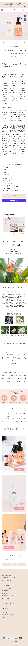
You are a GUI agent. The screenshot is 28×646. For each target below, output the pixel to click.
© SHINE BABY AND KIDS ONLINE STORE (14, 630)
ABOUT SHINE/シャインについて (10, 585)
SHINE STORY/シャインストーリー (10, 591)
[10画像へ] (20, 42)
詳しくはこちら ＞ (14, 363)
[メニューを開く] (2, 10)
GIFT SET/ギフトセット (7, 580)
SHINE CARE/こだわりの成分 (9, 588)
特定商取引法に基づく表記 (8, 615)
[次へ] (24, 42)
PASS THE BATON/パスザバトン (10, 598)
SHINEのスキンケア (7, 593)
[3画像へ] (9, 42)
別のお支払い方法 (14, 204)
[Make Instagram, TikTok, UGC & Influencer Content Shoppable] (22, 233)
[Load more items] (14, 233)
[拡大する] (25, 16)
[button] (6, 220)
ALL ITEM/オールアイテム (8, 583)
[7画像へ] (15, 42)
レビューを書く (14, 564)
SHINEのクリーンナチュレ (8, 596)
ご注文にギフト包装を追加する (13, 164)
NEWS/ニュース (6, 601)
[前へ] (3, 42)
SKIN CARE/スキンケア (7, 575)
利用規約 (4, 617)
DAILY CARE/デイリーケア (8, 578)
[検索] (23, 10)
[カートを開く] (26, 10)
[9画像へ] (18, 42)
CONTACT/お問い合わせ (8, 603)
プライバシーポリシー (7, 612)
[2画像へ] (7, 42)
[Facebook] (5, 623)
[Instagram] (2, 623)
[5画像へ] (12, 42)
